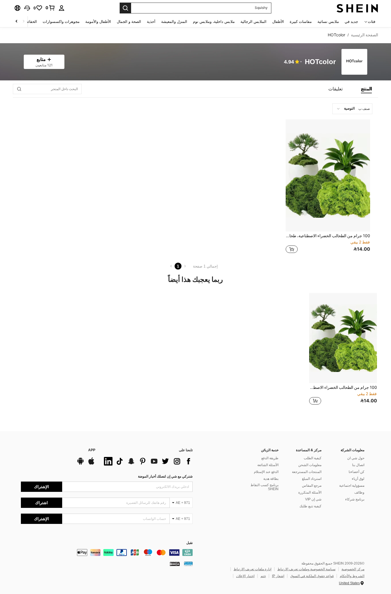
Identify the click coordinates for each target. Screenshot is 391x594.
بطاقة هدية (271, 479)
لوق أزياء (358, 479)
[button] (27, 8)
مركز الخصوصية (352, 569)
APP (91, 450)
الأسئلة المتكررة (309, 492)
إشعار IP (278, 576)
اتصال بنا (358, 465)
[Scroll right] (17, 21)
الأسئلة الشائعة (268, 465)
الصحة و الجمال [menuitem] (129, 21)
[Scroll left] (23, 21)
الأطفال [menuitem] (278, 21)
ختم (263, 576)
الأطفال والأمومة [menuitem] (98, 21)
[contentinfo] (107, 552)
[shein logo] (357, 8)
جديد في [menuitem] (351, 21)
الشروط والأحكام (352, 576)
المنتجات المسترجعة (306, 472)
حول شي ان (355, 458)
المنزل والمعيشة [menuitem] (174, 21)
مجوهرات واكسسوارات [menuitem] (61, 21)
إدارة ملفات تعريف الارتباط (252, 569)
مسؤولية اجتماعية (351, 486)
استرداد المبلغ (311, 479)
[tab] (366, 89)
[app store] (91, 464)
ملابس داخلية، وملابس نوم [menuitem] (214, 21)
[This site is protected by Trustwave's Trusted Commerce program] (188, 564)
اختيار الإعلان (245, 576)
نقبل (189, 543)
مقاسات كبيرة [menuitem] (301, 21)
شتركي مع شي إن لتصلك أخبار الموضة (165, 476)
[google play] (80, 464)
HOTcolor (320, 62)
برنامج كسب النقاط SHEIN (264, 487)
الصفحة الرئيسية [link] (364, 35)
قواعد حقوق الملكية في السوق (312, 576)
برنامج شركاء (354, 499)
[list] (147, 461)
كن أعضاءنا (356, 472)
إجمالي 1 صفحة (205, 266)
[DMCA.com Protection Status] (175, 564)
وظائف (359, 492)
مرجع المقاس (311, 486)
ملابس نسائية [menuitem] (328, 21)
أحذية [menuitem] (151, 21)
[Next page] (171, 266)
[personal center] (61, 8)
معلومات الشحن (309, 465)
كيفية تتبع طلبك (310, 506)
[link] (50, 7)
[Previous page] (184, 266)
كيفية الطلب (312, 458)
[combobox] (352, 109)
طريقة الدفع (270, 458)
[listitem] (327, 187)
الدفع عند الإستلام (266, 472)
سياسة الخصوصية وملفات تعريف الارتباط (306, 569)
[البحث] (125, 8)
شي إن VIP (313, 499)
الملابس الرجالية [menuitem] (253, 21)
